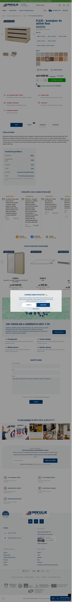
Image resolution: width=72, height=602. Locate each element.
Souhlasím (43, 305)
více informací (36, 308)
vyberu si (28, 305)
